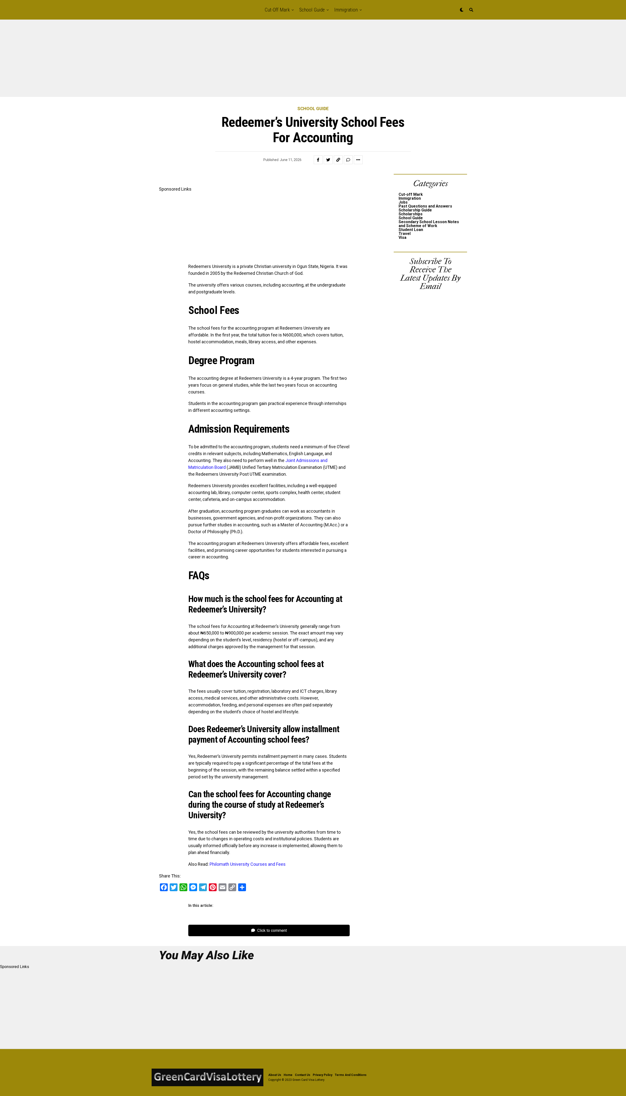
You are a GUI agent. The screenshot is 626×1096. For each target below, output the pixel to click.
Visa (402, 237)
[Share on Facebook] (318, 159)
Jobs (403, 202)
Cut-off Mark (277, 10)
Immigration (346, 10)
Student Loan (411, 229)
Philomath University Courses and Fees (248, 864)
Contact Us (302, 1075)
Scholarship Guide (415, 210)
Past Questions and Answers (425, 206)
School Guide (312, 10)
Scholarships (411, 214)
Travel (405, 233)
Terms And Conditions (351, 1075)
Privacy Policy (322, 1075)
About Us (274, 1075)
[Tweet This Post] (328, 159)
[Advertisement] (146, 60)
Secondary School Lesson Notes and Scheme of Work (429, 223)
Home (288, 1075)
